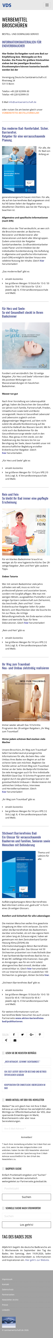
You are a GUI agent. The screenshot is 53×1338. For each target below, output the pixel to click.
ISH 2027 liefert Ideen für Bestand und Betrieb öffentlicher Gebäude (25, 1073)
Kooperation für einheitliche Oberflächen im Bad (24, 1086)
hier (42, 260)
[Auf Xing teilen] (6, 1040)
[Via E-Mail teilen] (15, 1040)
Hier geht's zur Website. (37, 1260)
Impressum (7, 1279)
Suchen (26, 1197)
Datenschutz (7, 1289)
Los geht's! (26, 1224)
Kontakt (5, 1284)
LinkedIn (6, 1310)
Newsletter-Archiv (10, 1299)
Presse (5, 1305)
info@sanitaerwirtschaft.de (22, 102)
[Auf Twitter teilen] (22, 1034)
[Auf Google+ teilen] (31, 1034)
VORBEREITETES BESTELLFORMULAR (20, 112)
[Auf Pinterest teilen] (40, 1034)
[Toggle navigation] (47, 5)
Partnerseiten (8, 1294)
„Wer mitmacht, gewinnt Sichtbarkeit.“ (22, 1061)
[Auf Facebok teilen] (14, 1034)
